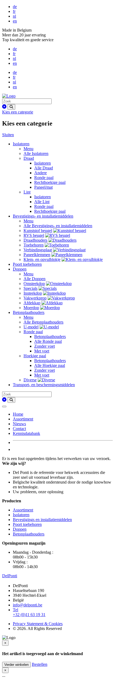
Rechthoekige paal (50, 182)
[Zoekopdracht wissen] (4, 106)
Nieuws (19, 423)
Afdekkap (32, 303)
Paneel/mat (43, 187)
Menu (28, 148)
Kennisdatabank (26, 433)
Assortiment (23, 419)
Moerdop (31, 307)
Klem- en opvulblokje (42, 259)
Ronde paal (43, 177)
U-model (31, 327)
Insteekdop (33, 293)
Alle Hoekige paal (49, 365)
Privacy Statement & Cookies (38, 623)
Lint (27, 192)
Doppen (19, 269)
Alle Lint (41, 201)
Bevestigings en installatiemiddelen (42, 519)
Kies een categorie (17, 112)
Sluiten (8, 134)
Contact (19, 428)
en (15, 21)
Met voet (41, 351)
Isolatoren (21, 144)
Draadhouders (35, 240)
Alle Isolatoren (36, 153)
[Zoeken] (11, 107)
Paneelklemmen (37, 254)
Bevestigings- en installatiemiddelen (43, 216)
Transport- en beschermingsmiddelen (44, 384)
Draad (29, 158)
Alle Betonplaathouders (43, 322)
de (15, 6)
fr (14, 11)
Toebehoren (34, 245)
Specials (30, 288)
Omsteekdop (34, 283)
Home (18, 414)
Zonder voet (44, 346)
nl (14, 16)
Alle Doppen (34, 278)
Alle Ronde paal (48, 341)
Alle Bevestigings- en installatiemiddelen (58, 225)
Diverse (30, 380)
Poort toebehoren (27, 264)
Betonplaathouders (28, 312)
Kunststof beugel (38, 230)
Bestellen (39, 664)
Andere (40, 172)
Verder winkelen (16, 665)
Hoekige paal (35, 356)
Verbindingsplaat (38, 250)
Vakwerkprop (35, 298)
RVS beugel (34, 235)
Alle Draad (43, 168)
